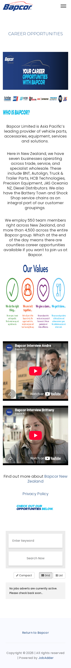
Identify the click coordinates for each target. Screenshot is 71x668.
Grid (47, 575)
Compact (25, 575)
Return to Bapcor (35, 632)
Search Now (35, 558)
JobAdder (46, 658)
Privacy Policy (35, 493)
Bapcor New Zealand (47, 479)
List (60, 575)
